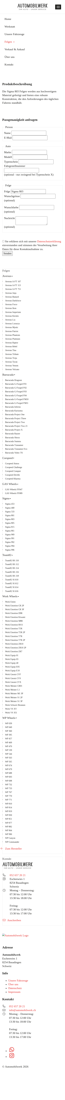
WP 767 (8, 792)
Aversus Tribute (12, 354)
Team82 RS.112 (12, 564)
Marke (7, 152)
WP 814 (8, 807)
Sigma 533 (9, 511)
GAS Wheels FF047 (13, 489)
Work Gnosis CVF (13, 674)
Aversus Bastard (12, 297)
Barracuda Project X (14, 430)
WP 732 (8, 784)
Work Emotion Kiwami (15, 617)
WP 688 (8, 773)
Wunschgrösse (12, 196)
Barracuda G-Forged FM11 (16, 403)
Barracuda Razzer (12, 433)
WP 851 (8, 819)
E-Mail (8, 137)
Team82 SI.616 (11, 591)
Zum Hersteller (13, 848)
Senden (7, 253)
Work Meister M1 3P (14, 693)
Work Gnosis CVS (13, 678)
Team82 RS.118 (12, 576)
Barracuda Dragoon (13, 380)
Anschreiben (14, 920)
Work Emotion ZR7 (13, 651)
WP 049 (8, 727)
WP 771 (8, 800)
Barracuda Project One (14, 414)
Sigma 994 (9, 546)
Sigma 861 (9, 531)
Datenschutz (15, 988)
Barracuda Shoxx (12, 437)
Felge (7, 191)
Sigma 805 (9, 523)
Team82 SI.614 (11, 587)
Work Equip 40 (11, 663)
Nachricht (9, 218)
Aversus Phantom (12, 335)
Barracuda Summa (13, 441)
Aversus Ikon (10, 308)
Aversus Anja (10, 293)
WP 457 (8, 738)
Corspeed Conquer (13, 471)
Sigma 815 (9, 527)
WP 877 (8, 823)
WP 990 (8, 834)
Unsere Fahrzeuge (18, 980)
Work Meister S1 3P (14, 701)
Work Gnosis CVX (13, 682)
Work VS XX (11, 712)
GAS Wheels (20, 483)
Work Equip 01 (11, 655)
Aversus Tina (10, 350)
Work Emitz (10, 602)
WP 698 (8, 781)
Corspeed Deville (12, 475)
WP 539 (8, 750)
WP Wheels (19, 717)
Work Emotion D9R (13, 613)
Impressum (14, 991)
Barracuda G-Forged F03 (16, 391)
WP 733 (8, 788)
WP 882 (8, 826)
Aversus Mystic (11, 327)
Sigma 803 (9, 519)
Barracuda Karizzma (14, 410)
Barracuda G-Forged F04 (16, 395)
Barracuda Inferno (13, 407)
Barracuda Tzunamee (14, 445)
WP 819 (8, 811)
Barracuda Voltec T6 (14, 452)
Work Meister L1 (12, 689)
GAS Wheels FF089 (13, 493)
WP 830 (8, 815)
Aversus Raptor (11, 342)
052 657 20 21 (18, 875)
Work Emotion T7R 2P (15, 640)
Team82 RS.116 (12, 572)
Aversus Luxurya (12, 323)
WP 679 (8, 769)
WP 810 (8, 803)
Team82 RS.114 (12, 568)
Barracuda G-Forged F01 (16, 384)
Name (7, 133)
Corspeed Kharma (12, 478)
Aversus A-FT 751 (13, 289)
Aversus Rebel (11, 346)
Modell (8, 156)
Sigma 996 (9, 550)
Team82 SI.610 (11, 579)
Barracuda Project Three (15, 418)
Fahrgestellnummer (14, 165)
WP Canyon (10, 838)
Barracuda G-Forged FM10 (16, 399)
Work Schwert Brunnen (15, 705)
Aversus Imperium (13, 312)
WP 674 (8, 765)
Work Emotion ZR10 (14, 644)
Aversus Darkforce (13, 300)
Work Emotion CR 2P (14, 605)
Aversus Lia (10, 319)
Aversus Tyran (11, 362)
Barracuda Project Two (15, 422)
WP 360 (8, 731)
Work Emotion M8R (14, 621)
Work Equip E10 (12, 670)
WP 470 (8, 746)
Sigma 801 (9, 515)
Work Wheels (20, 596)
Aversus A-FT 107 (13, 281)
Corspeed (18, 458)
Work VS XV (11, 709)
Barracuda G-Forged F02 (16, 388)
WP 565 (8, 761)
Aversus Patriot (11, 331)
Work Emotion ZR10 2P (15, 647)
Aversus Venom (11, 365)
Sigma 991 (9, 538)
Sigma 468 (9, 508)
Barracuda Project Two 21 (16, 426)
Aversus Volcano (12, 369)
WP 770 (8, 796)
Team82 (17, 555)
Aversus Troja (11, 358)
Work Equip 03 (11, 659)
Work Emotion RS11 (14, 624)
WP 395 (8, 735)
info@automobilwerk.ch (22, 1010)
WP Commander (12, 842)
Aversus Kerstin (12, 316)
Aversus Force (11, 304)
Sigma (16, 498)
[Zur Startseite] (32, 7)
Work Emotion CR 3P (14, 609)
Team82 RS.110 (12, 560)
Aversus (17, 276)
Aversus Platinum (12, 339)
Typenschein (11, 161)
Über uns (13, 984)
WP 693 (8, 777)
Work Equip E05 (12, 667)
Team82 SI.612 (11, 583)
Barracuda (18, 374)
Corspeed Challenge (13, 467)
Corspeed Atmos (12, 463)
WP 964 (8, 830)
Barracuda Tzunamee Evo (16, 449)
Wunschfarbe (11, 207)
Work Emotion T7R (13, 636)
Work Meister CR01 (13, 686)
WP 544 (8, 754)
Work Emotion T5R (13, 628)
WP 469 (8, 742)
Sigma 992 (9, 542)
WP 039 (8, 723)
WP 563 (8, 757)
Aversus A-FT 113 (13, 285)
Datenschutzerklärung (49, 241)
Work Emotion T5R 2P (15, 632)
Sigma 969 (9, 534)
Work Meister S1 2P (14, 697)
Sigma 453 (9, 504)
